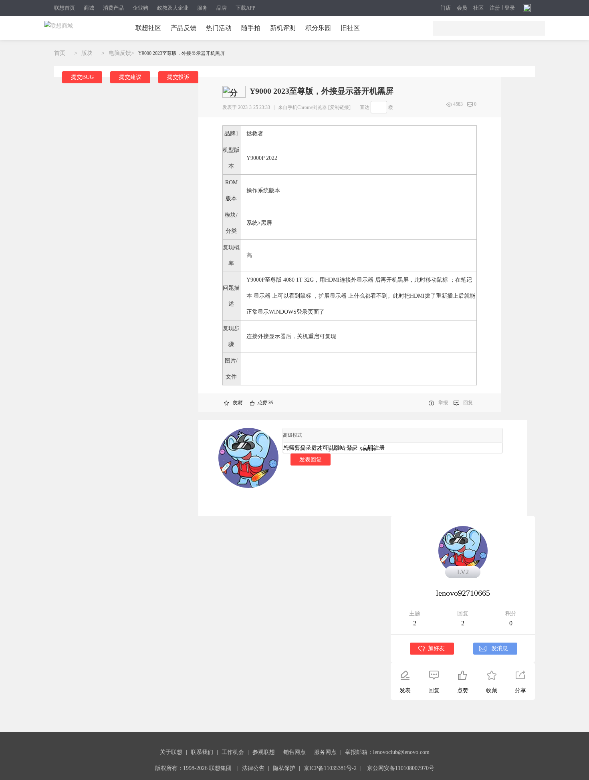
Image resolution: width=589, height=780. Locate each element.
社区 (478, 8)
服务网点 (325, 752)
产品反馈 (183, 27)
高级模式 (292, 435)
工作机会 (233, 752)
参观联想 (263, 752)
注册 (495, 8)
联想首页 (64, 8)
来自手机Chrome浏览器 (302, 107)
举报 (443, 402)
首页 (59, 53)
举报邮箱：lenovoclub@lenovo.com (387, 752)
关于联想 (171, 752)
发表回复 (310, 459)
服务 (202, 8)
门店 (445, 8)
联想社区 (148, 27)
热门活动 (219, 27)
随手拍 (250, 27)
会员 (462, 8)
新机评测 (283, 27)
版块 (87, 53)
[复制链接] (339, 107)
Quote (333, 449)
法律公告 (253, 768)
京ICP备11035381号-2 (330, 768)
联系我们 (202, 752)
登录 (509, 8)
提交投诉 (178, 77)
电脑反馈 (120, 53)
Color (300, 449)
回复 (468, 402)
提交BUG (82, 77)
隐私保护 (284, 768)
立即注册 (373, 448)
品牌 (221, 8)
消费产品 (113, 8)
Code (349, 449)
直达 (364, 107)
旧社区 (350, 27)
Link (316, 449)
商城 (89, 8)
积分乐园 (318, 27)
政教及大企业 (172, 8)
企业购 (140, 8)
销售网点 (294, 752)
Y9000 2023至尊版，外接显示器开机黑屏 (181, 53)
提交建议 (130, 77)
